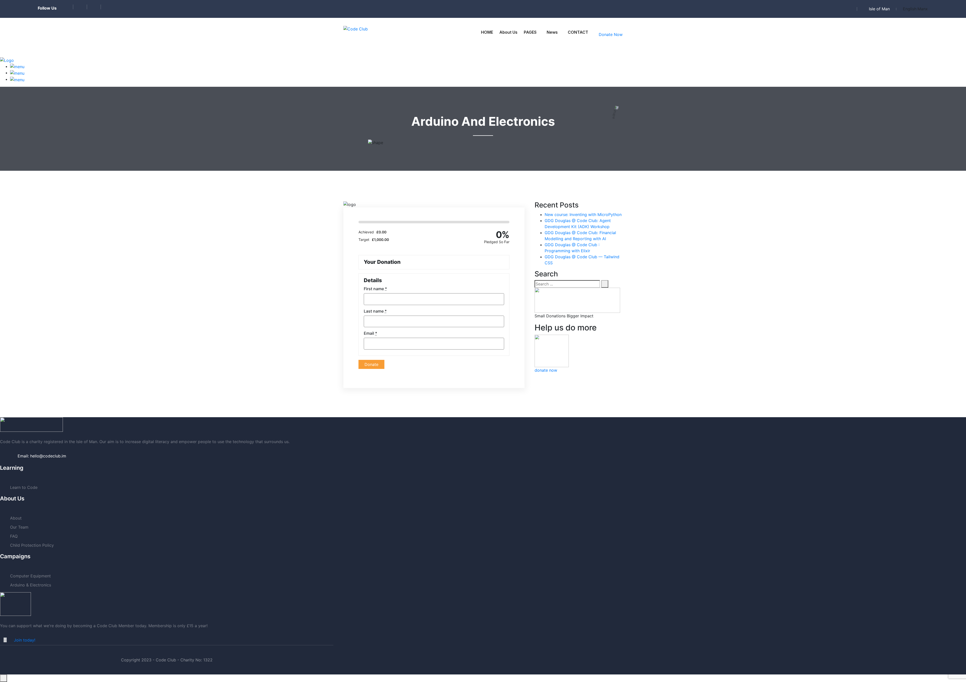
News (552, 32)
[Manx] (922, 9)
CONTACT (578, 32)
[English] (909, 9)
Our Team (19, 527)
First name (375, 289)
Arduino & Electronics (30, 584)
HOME (487, 32)
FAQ (14, 536)
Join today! (24, 640)
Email (370, 333)
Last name (375, 311)
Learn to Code (23, 487)
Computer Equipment (30, 575)
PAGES (530, 32)
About (16, 518)
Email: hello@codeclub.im (42, 455)
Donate (371, 364)
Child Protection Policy (32, 545)
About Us (508, 32)
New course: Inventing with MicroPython (583, 214)
